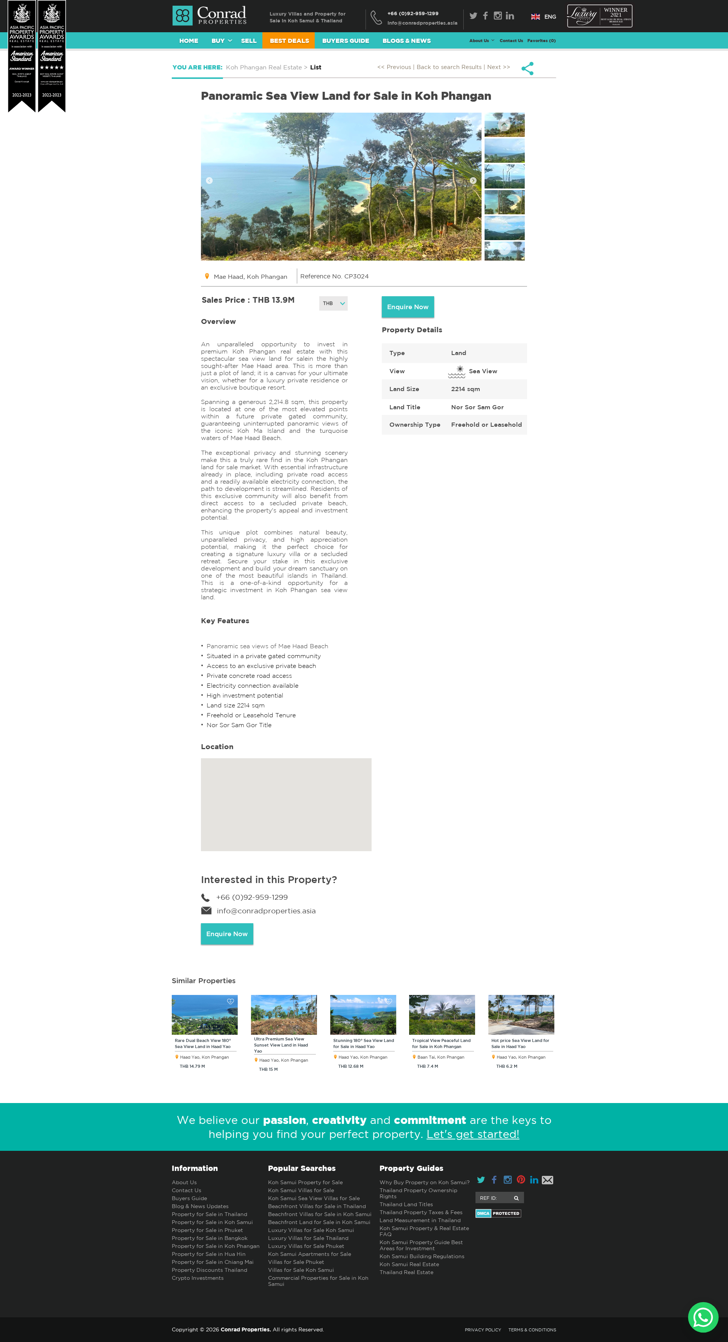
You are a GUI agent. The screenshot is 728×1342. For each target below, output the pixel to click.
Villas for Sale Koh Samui (301, 1270)
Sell (249, 40)
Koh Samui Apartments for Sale (309, 1254)
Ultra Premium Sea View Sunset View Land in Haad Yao (281, 1044)
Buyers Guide (345, 40)
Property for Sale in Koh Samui (212, 1222)
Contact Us (511, 40)
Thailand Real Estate (406, 1272)
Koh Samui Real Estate (409, 1264)
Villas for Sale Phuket (296, 1262)
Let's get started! (473, 1134)
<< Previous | (397, 67)
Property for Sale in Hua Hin (209, 1254)
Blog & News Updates (200, 1206)
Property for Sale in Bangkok (210, 1238)
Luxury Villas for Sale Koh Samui (311, 1230)
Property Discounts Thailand (209, 1270)
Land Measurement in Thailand (420, 1220)
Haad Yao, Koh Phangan (204, 1057)
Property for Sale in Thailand (209, 1214)
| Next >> (496, 67)
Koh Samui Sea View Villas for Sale (314, 1198)
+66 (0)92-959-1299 (413, 13)
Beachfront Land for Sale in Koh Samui (319, 1222)
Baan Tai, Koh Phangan (440, 1057)
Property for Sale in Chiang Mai (213, 1262)
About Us (184, 1182)
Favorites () (541, 40)
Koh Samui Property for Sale (305, 1182)
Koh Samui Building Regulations (422, 1256)
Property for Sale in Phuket (207, 1230)
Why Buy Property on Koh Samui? (425, 1182)
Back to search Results (449, 67)
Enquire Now (408, 306)
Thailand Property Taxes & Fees (421, 1212)
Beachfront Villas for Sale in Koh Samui (320, 1214)
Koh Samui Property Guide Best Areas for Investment (421, 1245)
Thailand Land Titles (406, 1204)
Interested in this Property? (269, 879)
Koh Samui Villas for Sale (301, 1190)
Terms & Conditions (532, 1330)
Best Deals (289, 40)
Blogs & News (407, 40)
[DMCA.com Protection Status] (515, 1213)
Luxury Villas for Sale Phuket (306, 1246)
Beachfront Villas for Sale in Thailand (317, 1206)
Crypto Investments (198, 1278)
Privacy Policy (483, 1330)
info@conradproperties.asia (266, 911)
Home (188, 40)
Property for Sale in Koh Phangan (216, 1246)
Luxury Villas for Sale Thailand (308, 1238)
